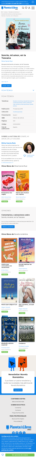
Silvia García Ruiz (8, 143)
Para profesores (18, 421)
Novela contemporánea (22, 104)
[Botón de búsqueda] (23, 8)
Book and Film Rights (18, 418)
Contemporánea (17, 111)
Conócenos (18, 407)
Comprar (4, 201)
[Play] (14, 240)
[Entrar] (28, 8)
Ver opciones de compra (20, 455)
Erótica (24, 102)
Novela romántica (18, 101)
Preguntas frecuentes (18, 412)
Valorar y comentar (8, 226)
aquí (27, 3)
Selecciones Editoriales (18, 401)
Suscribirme (18, 390)
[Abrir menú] (33, 8)
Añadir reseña (6, 85)
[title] (18, 427)
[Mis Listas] (25, 8)
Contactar (18, 410)
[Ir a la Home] (1, 12)
